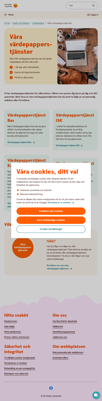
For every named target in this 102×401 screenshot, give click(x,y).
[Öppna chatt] (96, 395)
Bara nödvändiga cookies (51, 220)
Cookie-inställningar (51, 229)
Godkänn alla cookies (51, 211)
